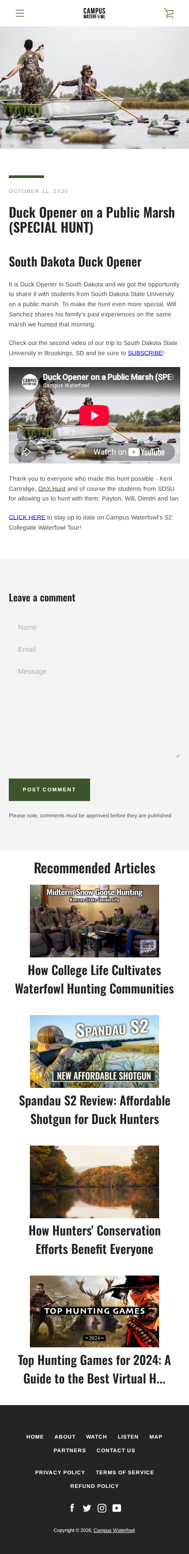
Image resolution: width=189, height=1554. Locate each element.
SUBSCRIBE (145, 352)
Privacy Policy (60, 1472)
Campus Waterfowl (114, 1530)
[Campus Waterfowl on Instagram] (102, 1507)
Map (156, 1437)
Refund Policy (94, 1486)
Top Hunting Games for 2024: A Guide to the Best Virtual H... (94, 1368)
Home (35, 1437)
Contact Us (116, 1450)
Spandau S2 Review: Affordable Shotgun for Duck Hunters (95, 1109)
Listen (128, 1437)
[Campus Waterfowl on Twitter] (87, 1507)
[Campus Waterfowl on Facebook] (72, 1507)
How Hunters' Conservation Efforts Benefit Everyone (95, 1239)
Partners (70, 1450)
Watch (96, 1437)
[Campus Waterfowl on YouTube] (117, 1507)
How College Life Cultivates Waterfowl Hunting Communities (94, 979)
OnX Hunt (51, 488)
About (65, 1437)
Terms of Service (125, 1472)
